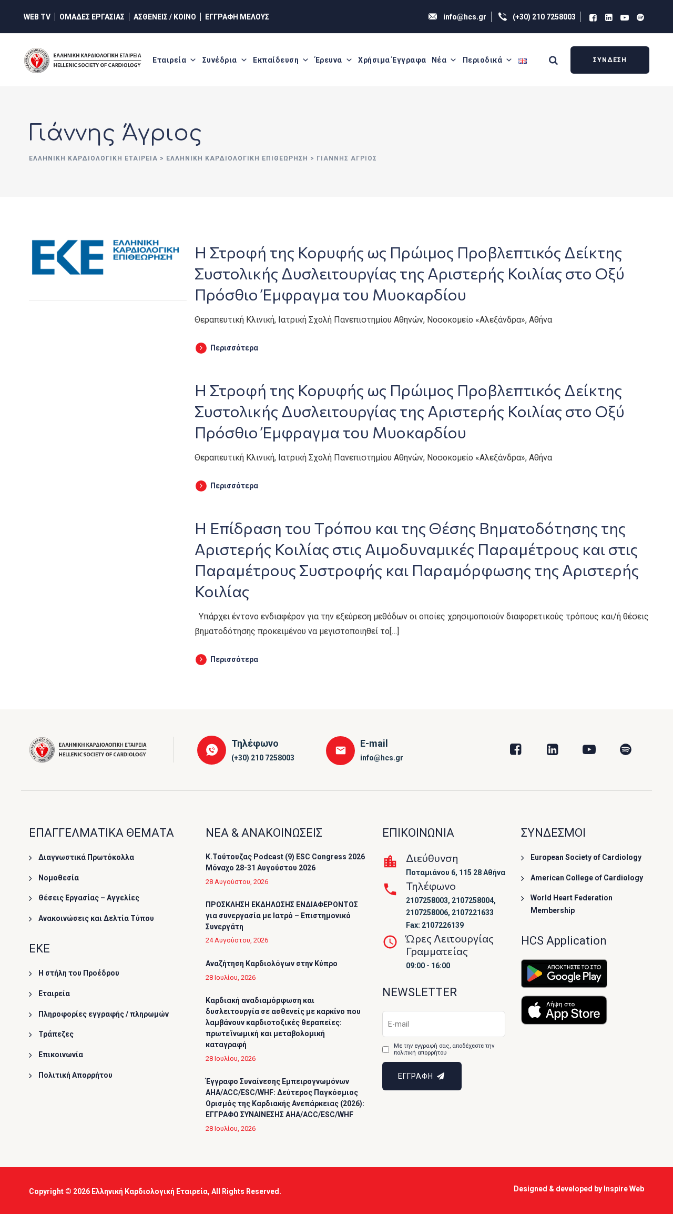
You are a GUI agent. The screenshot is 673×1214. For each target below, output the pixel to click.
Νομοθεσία (58, 878)
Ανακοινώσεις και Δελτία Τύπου (96, 918)
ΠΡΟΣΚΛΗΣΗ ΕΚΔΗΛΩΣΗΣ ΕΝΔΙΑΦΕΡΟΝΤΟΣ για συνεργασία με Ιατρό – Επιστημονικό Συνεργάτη (282, 915)
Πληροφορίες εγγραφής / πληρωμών (103, 1014)
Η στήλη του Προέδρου (78, 973)
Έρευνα (328, 60)
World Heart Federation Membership (572, 904)
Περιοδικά (483, 60)
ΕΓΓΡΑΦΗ (416, 1076)
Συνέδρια (219, 60)
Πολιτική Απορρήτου (75, 1075)
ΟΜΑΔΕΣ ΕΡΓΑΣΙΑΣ (92, 17)
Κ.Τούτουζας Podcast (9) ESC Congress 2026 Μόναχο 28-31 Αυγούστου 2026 (285, 862)
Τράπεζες (56, 1034)
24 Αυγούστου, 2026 (237, 940)
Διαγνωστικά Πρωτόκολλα (86, 857)
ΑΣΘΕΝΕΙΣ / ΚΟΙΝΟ (165, 17)
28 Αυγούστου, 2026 (237, 882)
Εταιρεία (169, 60)
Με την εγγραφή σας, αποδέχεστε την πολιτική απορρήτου (444, 1049)
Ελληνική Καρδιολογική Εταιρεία (149, 1191)
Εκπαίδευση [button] (276, 60)
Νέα (439, 60)
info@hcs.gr (464, 17)
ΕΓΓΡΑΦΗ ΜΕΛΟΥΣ (237, 17)
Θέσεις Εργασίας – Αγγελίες (88, 898)
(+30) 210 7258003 (544, 17)
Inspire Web (624, 1189)
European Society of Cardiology (586, 857)
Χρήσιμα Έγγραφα (392, 60)
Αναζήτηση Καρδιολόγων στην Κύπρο (272, 963)
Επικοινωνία (60, 1054)
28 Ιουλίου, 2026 (231, 977)
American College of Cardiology (587, 878)
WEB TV (37, 17)
